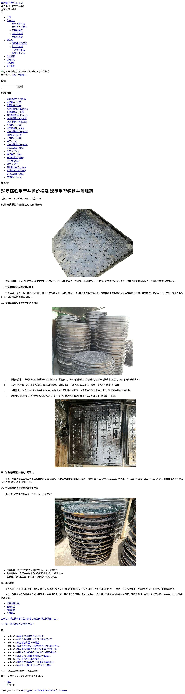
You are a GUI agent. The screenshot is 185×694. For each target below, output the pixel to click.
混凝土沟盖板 (18, 53)
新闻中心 (11, 59)
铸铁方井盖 (15, 148)
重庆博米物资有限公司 (12, 3)
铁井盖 (13, 151)
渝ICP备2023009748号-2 (48, 690)
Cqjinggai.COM (29, 690)
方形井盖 (14, 105)
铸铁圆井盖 (15, 157)
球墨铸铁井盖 (18, 24)
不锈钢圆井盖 (16, 170)
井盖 (12, 141)
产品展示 (11, 20)
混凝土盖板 (17, 33)
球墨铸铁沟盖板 (19, 43)
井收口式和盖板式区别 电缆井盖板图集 (35, 662)
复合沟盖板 (17, 46)
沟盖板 (10, 40)
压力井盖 (14, 138)
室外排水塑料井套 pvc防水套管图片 (34, 665)
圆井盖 (13, 164)
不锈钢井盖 (17, 30)
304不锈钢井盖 (17, 118)
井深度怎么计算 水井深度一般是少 (33, 656)
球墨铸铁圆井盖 (17, 131)
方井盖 (13, 161)
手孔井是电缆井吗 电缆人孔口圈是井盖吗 (37, 652)
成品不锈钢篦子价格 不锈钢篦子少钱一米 (37, 649)
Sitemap (63, 690)
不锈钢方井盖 (16, 167)
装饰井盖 (14, 177)
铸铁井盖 (14, 102)
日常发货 (11, 56)
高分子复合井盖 (19, 27)
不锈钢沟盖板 (18, 50)
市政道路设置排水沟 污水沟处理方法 (34, 639)
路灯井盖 (14, 154)
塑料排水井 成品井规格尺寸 (30, 659)
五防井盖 (14, 125)
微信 (9, 682)
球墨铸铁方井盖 (17, 144)
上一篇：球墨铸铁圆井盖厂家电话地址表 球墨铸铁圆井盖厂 (29, 618)
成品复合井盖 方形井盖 (28, 642)
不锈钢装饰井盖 (17, 115)
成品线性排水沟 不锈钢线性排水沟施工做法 (38, 646)
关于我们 (11, 66)
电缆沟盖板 (17, 37)
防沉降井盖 (15, 128)
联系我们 (11, 63)
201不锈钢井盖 (17, 122)
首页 (9, 17)
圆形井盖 (14, 135)
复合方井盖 (15, 174)
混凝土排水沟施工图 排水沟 (30, 636)
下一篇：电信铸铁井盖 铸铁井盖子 (17, 624)
